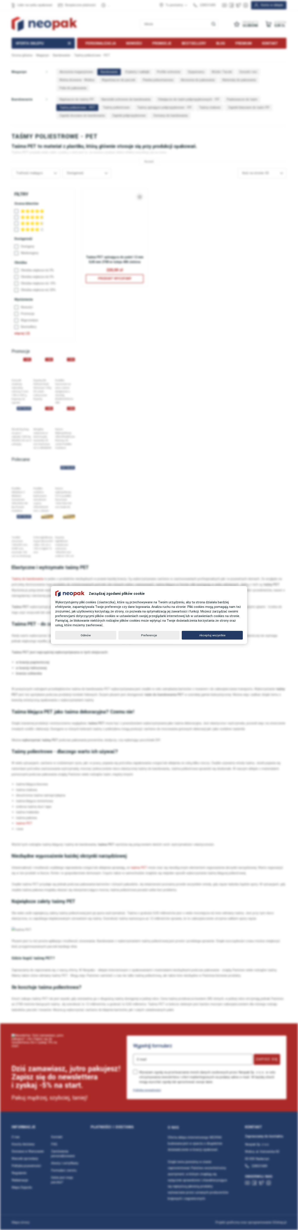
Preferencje (149, 635)
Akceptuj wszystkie (212, 635)
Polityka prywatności (147, 1090)
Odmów (86, 635)
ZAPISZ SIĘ (267, 1059)
